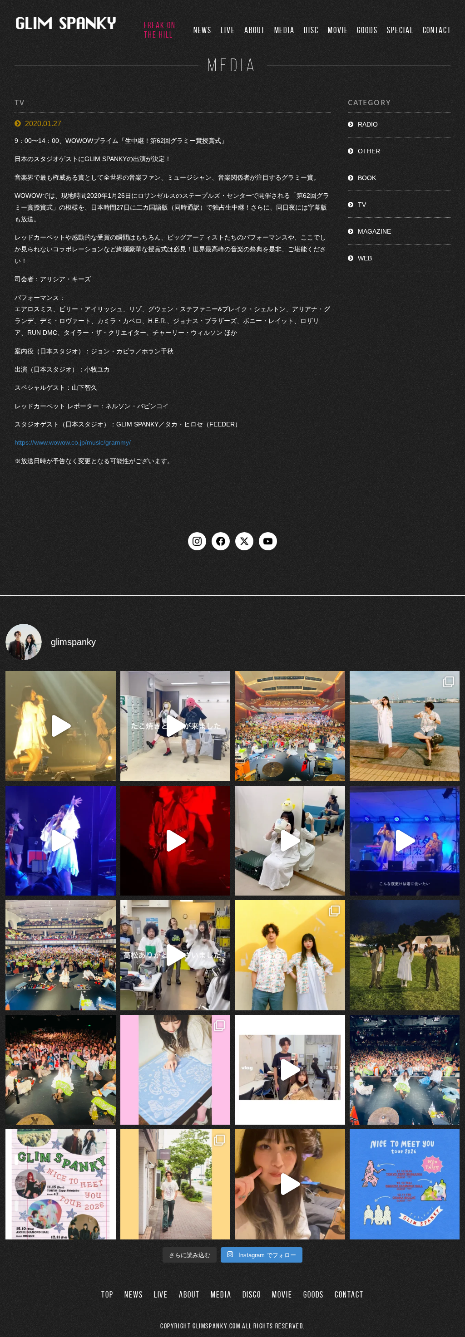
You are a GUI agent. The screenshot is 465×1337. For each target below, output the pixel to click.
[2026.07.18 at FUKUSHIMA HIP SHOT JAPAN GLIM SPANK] (60, 841)
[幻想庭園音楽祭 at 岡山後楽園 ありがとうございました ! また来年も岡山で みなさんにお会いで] (405, 955)
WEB (365, 258)
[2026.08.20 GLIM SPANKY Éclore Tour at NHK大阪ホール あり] (175, 726)
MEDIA (284, 30)
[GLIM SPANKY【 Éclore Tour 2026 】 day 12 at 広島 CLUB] (405, 1070)
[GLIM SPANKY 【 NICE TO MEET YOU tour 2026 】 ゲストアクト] (60, 1184)
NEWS (202, 30)
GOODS (367, 30)
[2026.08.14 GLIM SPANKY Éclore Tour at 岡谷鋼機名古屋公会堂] (290, 841)
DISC (311, 30)
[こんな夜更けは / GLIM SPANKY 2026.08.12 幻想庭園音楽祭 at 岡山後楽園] (405, 841)
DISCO (252, 1294)
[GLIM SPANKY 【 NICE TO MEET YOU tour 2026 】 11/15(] (405, 1184)
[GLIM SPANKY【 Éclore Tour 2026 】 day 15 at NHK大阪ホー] (290, 726)
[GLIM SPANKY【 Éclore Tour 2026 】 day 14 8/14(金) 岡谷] (290, 955)
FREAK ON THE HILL (159, 29)
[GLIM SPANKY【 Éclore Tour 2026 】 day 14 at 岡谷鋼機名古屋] (60, 955)
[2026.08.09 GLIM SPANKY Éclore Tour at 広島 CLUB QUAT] (290, 1070)
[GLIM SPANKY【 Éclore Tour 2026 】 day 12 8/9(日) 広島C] (175, 1184)
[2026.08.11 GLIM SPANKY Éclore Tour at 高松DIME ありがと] (175, 955)
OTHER (369, 151)
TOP (107, 1294)
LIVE (228, 30)
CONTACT (437, 30)
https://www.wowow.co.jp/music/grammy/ (73, 442)
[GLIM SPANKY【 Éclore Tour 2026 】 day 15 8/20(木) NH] (405, 726)
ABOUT (254, 30)
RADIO (368, 124)
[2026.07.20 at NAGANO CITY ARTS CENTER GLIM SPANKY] (60, 726)
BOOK (367, 177)
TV (362, 204)
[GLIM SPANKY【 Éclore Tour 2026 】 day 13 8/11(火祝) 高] (175, 1070)
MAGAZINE (374, 231)
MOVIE (338, 30)
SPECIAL (400, 30)
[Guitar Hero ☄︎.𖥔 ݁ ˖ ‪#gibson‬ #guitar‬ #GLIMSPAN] (175, 841)
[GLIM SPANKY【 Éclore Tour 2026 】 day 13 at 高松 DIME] (60, 1070)
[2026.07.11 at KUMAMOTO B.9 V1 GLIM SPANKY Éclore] (290, 1184)
